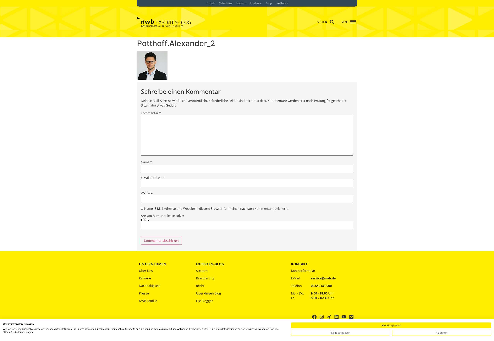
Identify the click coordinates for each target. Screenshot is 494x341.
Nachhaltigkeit (149, 286)
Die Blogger (204, 301)
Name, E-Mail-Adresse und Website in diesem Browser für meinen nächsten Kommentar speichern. (216, 208)
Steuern (202, 271)
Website (147, 193)
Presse (144, 293)
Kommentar (151, 113)
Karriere (145, 278)
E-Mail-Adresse (153, 177)
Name (146, 162)
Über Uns (146, 271)
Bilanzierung (205, 278)
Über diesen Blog (208, 293)
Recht (200, 286)
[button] (351, 22)
